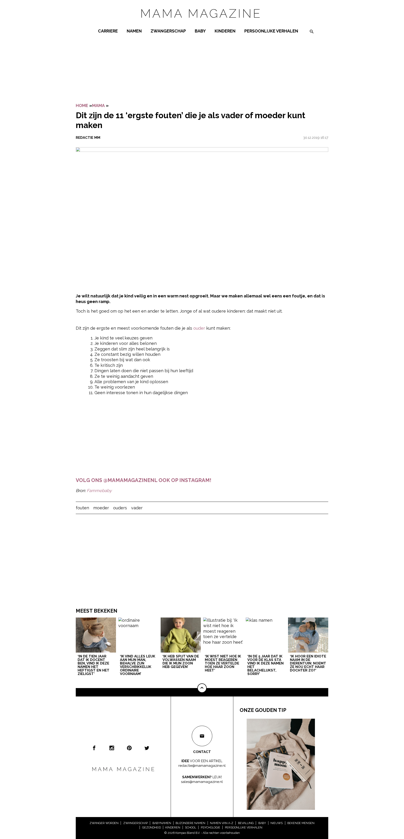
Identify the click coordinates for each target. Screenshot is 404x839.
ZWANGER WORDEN (104, 823)
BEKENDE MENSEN (300, 823)
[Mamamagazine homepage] (202, 22)
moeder (101, 507)
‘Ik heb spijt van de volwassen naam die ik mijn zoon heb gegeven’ (180, 662)
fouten (82, 507)
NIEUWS (277, 823)
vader (137, 507)
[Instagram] (111, 747)
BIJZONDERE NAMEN (190, 823)
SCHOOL (190, 827)
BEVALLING (246, 823)
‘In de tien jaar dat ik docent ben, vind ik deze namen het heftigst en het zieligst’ (93, 665)
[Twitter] (146, 747)
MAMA (98, 105)
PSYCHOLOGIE (210, 827)
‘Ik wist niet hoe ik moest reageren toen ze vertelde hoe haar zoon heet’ (223, 663)
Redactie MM (88, 138)
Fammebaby (99, 490)
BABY (200, 31)
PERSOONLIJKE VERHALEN (271, 31)
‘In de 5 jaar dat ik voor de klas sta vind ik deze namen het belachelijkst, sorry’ (265, 665)
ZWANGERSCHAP (168, 31)
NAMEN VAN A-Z (221, 823)
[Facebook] (94, 747)
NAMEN (134, 31)
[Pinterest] (129, 747)
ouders (120, 507)
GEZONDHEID (151, 827)
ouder (199, 328)
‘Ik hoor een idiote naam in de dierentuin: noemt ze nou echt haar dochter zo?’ (308, 663)
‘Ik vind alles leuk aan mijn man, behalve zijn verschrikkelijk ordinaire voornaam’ (137, 665)
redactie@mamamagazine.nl (202, 765)
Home (82, 105)
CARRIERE (108, 31)
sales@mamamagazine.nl (202, 781)
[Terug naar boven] (202, 688)
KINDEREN (225, 31)
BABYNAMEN (161, 823)
